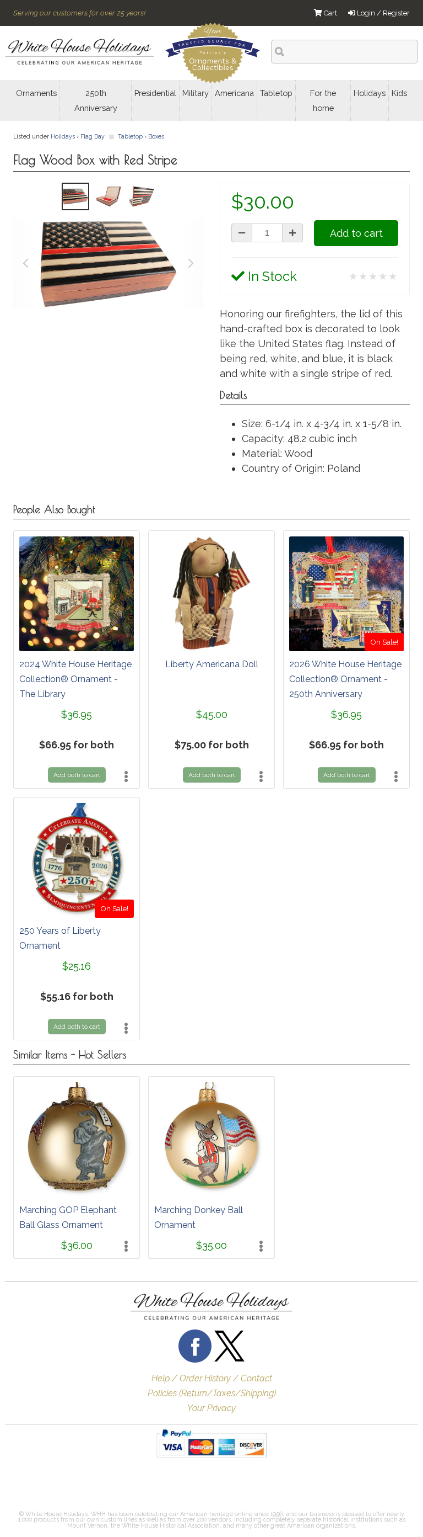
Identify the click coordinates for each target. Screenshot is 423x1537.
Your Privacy (211, 1408)
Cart (329, 13)
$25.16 (76, 966)
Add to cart (356, 233)
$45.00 (211, 714)
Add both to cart (76, 775)
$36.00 (77, 1245)
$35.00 (211, 1245)
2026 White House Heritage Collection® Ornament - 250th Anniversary (345, 679)
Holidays (63, 136)
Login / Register (382, 13)
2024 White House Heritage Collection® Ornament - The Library (75, 679)
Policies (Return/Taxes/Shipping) (212, 1393)
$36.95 (76, 714)
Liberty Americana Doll (211, 664)
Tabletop (130, 136)
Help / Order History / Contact (211, 1378)
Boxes (156, 136)
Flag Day (92, 136)
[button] (41, 1487)
